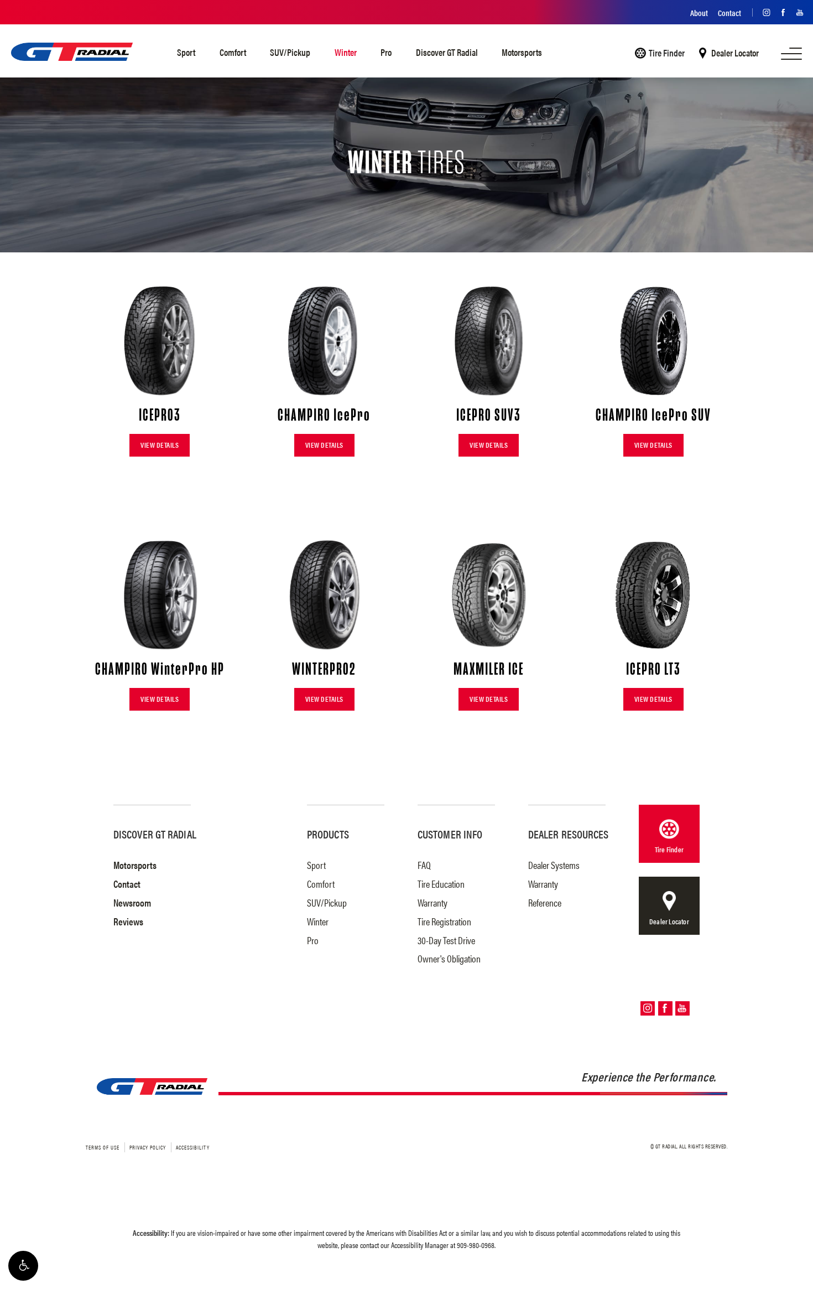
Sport (186, 52)
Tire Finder (667, 53)
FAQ (424, 865)
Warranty (432, 902)
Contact (729, 12)
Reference (544, 902)
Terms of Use (102, 1147)
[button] (23, 1266)
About (699, 12)
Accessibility (193, 1147)
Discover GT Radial (447, 52)
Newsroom (132, 902)
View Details (159, 444)
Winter (346, 52)
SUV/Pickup (290, 52)
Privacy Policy (147, 1147)
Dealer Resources (568, 834)
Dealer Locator (735, 53)
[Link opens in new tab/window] (763, 12)
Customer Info (450, 834)
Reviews (128, 921)
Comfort (233, 52)
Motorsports (522, 52)
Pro (386, 52)
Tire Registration (444, 921)
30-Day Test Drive (446, 940)
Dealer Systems (554, 865)
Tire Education (441, 884)
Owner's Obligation (449, 958)
